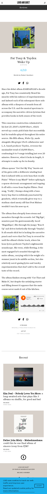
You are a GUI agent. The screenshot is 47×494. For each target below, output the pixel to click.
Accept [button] (39, 486)
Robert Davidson (27, 75)
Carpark (23, 65)
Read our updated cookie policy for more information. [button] (18, 489)
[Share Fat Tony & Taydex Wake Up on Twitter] (19, 83)
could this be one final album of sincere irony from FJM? (23, 443)
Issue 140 (32, 328)
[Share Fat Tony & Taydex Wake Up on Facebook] (23, 83)
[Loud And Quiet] (23, 2)
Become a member (23, 472)
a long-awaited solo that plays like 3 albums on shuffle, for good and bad (23, 396)
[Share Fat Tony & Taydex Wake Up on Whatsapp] (27, 83)
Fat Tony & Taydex (23, 334)
